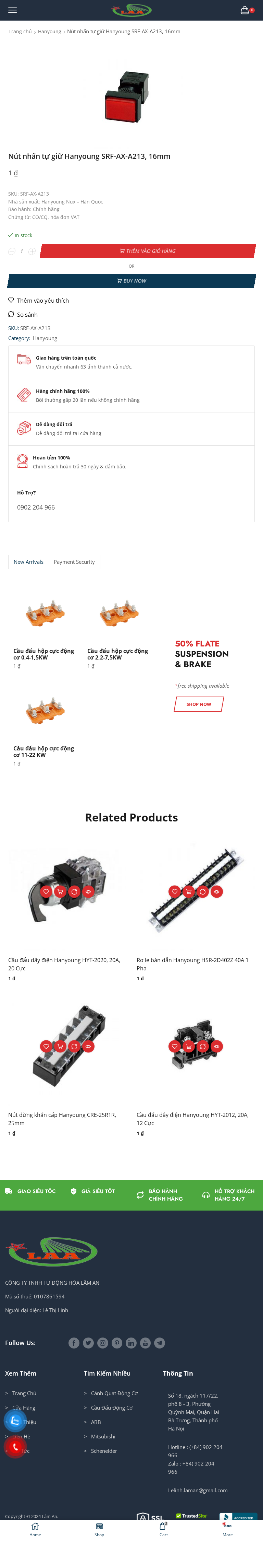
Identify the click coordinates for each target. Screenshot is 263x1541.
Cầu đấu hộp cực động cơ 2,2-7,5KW (117, 654)
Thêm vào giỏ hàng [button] (60, 892)
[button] (199, 704)
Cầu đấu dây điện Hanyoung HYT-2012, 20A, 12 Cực (193, 1119)
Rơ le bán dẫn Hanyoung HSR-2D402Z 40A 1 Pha (193, 964)
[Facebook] (73, 1343)
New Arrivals (28, 561)
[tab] (28, 562)
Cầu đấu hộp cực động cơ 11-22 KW (43, 752)
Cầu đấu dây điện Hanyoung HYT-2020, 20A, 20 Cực (64, 964)
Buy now (135, 281)
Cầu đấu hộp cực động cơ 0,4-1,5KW (43, 654)
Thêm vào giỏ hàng (151, 251)
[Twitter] (88, 1343)
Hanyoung (49, 31)
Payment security (74, 561)
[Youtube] (145, 1343)
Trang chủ (20, 31)
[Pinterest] (117, 1343)
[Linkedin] (131, 1343)
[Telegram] (159, 1343)
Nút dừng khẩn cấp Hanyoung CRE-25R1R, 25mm (62, 1119)
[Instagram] (102, 1343)
